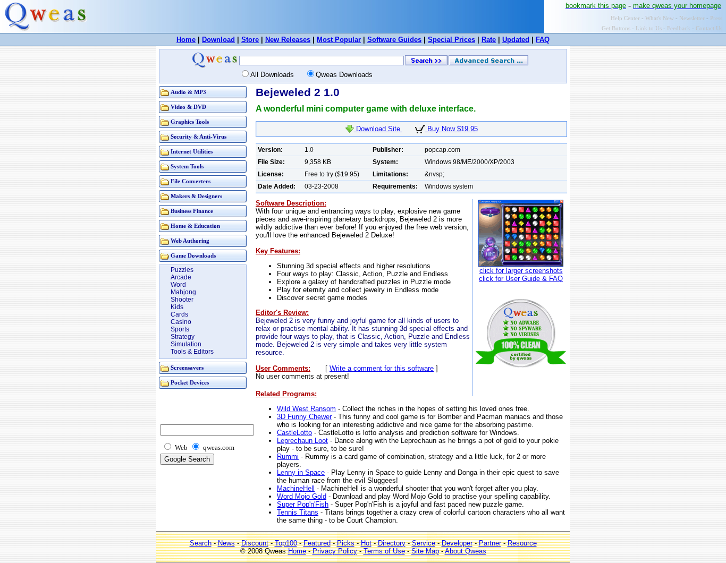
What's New (659, 18)
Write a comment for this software (382, 368)
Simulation (186, 344)
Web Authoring (190, 241)
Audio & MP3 (188, 92)
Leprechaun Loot (302, 441)
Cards (179, 314)
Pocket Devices (190, 383)
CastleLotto (294, 433)
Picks (345, 543)
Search (201, 543)
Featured (317, 543)
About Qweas (465, 551)
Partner (490, 543)
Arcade (181, 277)
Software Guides (394, 40)
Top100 (286, 543)
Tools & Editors (192, 351)
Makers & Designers (196, 196)
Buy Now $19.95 (451, 129)
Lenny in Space (301, 472)
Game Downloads (193, 256)
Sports (180, 329)
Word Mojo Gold (301, 496)
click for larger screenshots (521, 271)
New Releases (287, 40)
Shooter (182, 299)
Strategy (183, 336)
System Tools (187, 166)
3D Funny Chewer (304, 417)
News (226, 543)
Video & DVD (188, 107)
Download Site (378, 129)
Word (178, 284)
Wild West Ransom (306, 409)
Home (186, 40)
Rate (489, 40)
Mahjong (183, 292)
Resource (522, 543)
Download (218, 40)
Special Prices (451, 40)
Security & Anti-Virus (198, 137)
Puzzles (182, 270)
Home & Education (195, 226)
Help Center (625, 18)
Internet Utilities (192, 152)
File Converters (190, 181)
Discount (254, 543)
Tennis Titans (297, 512)
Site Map (425, 551)
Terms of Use (384, 551)
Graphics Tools (190, 122)
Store (250, 40)
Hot (366, 543)
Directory (392, 543)
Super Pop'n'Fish (302, 504)
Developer (457, 543)
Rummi (288, 456)
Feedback (678, 28)
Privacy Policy (335, 551)
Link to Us (649, 28)
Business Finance (192, 211)
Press (716, 18)
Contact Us (709, 28)
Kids (177, 307)
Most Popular (339, 40)
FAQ (543, 40)
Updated (515, 40)
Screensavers (187, 368)
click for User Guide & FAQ (521, 279)
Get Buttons (616, 28)
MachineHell (296, 488)
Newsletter (692, 18)
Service (423, 543)
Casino (181, 322)
